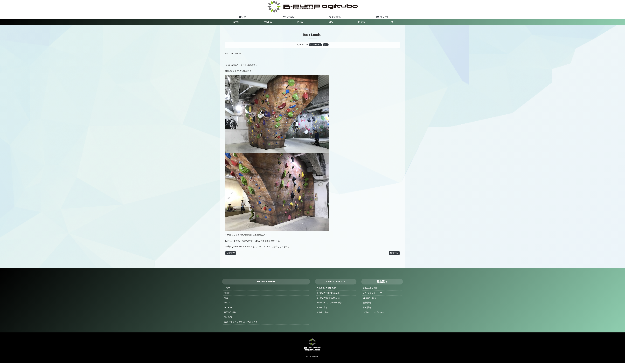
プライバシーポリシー (373, 312)
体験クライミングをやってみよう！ (241, 322)
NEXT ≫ (394, 253)
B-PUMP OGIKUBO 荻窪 (328, 298)
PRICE (300, 22)
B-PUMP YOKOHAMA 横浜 (329, 302)
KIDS (330, 22)
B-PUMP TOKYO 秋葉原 (328, 293)
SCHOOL (228, 317)
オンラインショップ (372, 293)
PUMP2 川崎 (323, 312)
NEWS (235, 22)
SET (325, 45)
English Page (369, 298)
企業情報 (367, 302)
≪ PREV (231, 253)
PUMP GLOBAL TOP (326, 288)
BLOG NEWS (315, 45)
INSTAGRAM (230, 312)
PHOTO (362, 22)
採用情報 (367, 307)
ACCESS (268, 22)
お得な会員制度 (370, 288)
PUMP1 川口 (322, 307)
